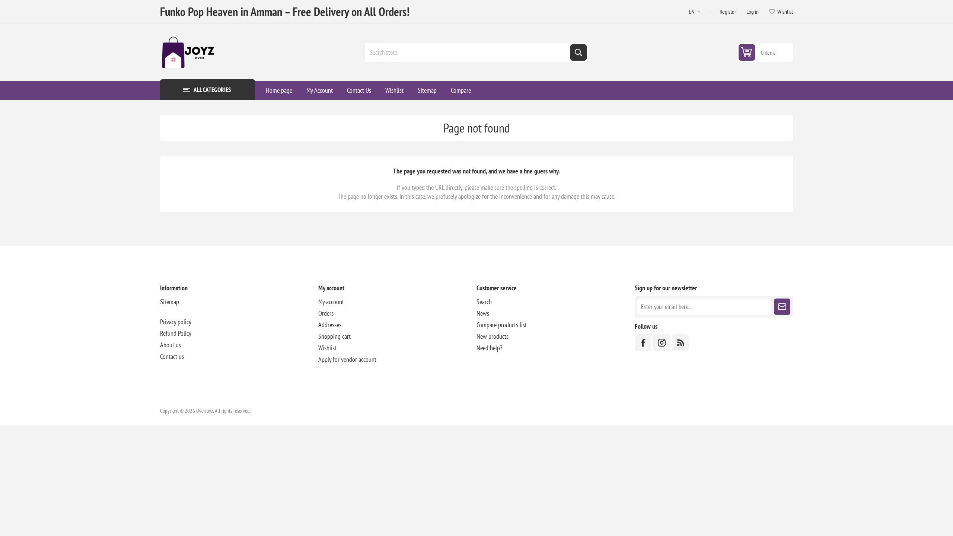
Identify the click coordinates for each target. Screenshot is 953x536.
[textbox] (468, 52)
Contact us (172, 356)
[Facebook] (643, 342)
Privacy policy (175, 322)
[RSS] (680, 342)
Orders (326, 313)
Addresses (329, 324)
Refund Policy (175, 333)
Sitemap (169, 301)
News (482, 313)
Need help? (489, 348)
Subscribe (782, 307)
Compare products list (501, 324)
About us (170, 345)
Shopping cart (334, 336)
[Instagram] (661, 342)
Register (728, 11)
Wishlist (327, 348)
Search (578, 52)
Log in (752, 11)
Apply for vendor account (347, 359)
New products (492, 336)
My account (331, 301)
